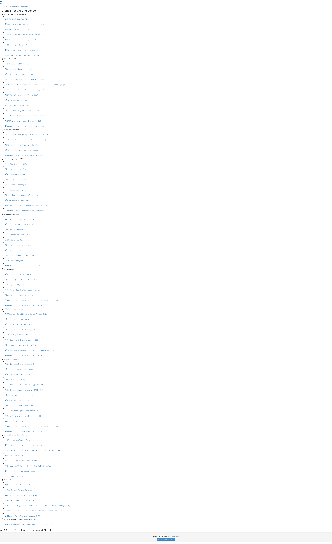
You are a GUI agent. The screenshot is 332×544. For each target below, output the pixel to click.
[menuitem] (1, 4)
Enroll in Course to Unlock (166, 539)
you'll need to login (173, 537)
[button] (1, 1)
